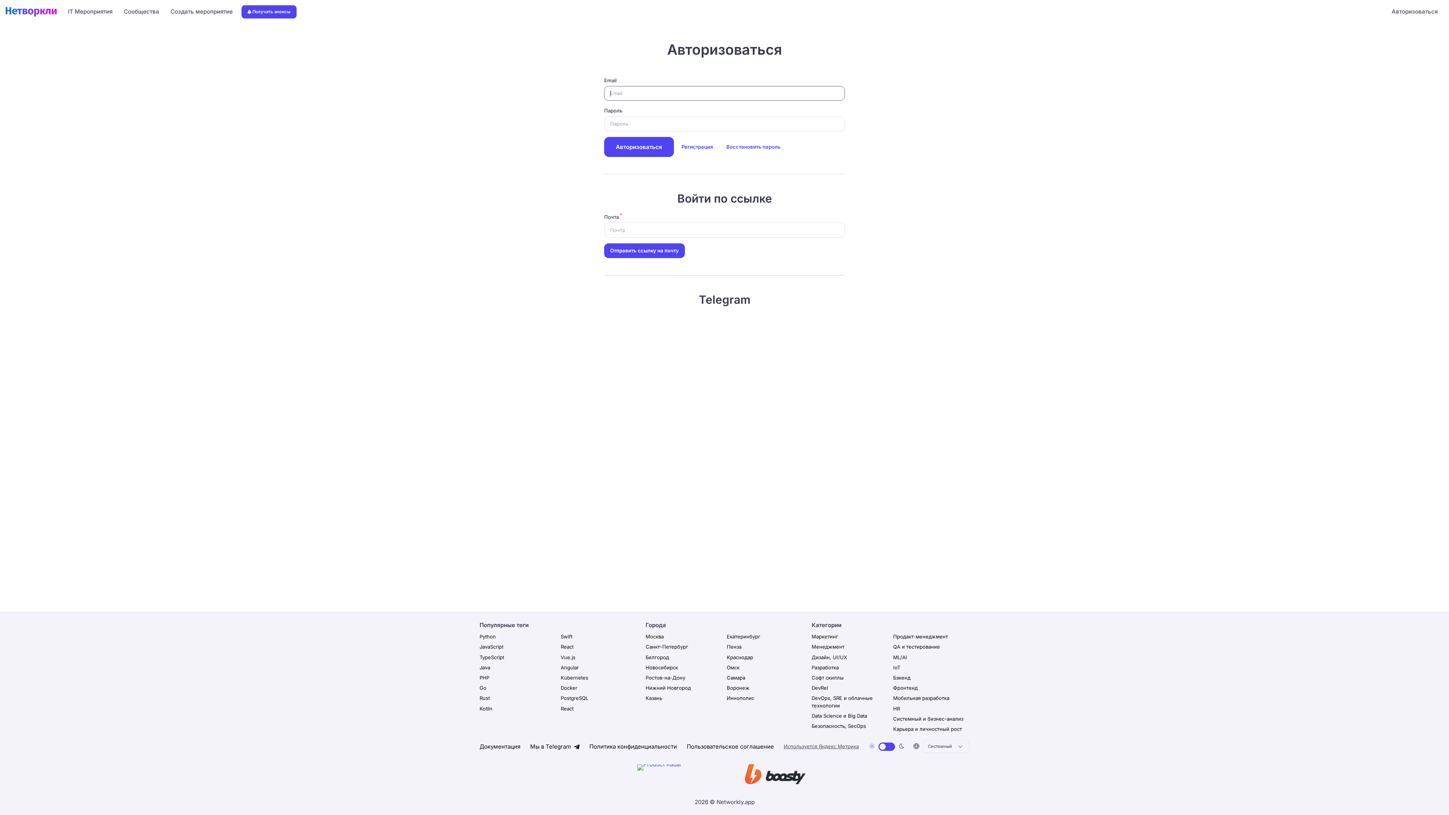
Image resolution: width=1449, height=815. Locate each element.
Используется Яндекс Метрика (821, 746)
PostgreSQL (574, 698)
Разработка (825, 667)
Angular (570, 667)
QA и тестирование (916, 647)
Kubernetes (574, 678)
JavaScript (491, 647)
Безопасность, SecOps (839, 726)
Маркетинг (825, 637)
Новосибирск (662, 667)
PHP (484, 678)
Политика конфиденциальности (633, 746)
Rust (485, 698)
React (567, 647)
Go (483, 688)
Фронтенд (905, 688)
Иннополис (740, 698)
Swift (566, 637)
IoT (896, 667)
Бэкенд (902, 678)
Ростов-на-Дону (665, 678)
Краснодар (740, 657)
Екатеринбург (743, 637)
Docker (569, 688)
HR (896, 709)
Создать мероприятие (202, 11)
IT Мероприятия (90, 11)
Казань (654, 698)
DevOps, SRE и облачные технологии (842, 702)
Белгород (657, 657)
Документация (500, 746)
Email (610, 80)
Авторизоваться (1415, 11)
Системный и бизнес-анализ (928, 719)
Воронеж (738, 688)
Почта (611, 217)
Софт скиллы (828, 678)
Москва (655, 637)
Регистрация (697, 147)
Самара (736, 678)
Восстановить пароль (753, 147)
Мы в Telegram (551, 746)
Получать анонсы (271, 11)
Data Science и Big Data (839, 716)
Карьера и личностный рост (927, 729)
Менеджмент (828, 647)
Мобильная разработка (921, 698)
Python (488, 637)
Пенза (734, 647)
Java (485, 667)
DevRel (820, 688)
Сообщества (141, 11)
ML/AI (900, 657)
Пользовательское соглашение (730, 746)
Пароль (613, 111)
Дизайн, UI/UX (829, 657)
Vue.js (568, 657)
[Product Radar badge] (682, 775)
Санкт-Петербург (667, 647)
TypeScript (492, 657)
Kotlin (486, 709)
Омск (733, 667)
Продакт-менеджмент (920, 637)
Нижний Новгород (668, 688)
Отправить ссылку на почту (644, 251)
